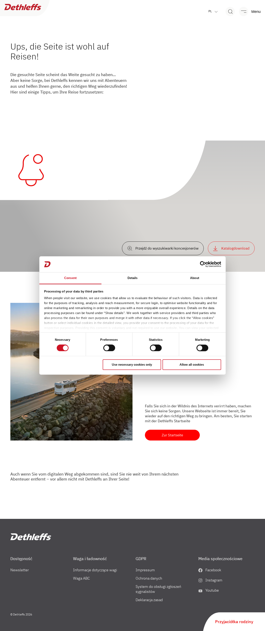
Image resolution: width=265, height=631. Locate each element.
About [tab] (194, 278)
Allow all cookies (191, 364)
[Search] (230, 11)
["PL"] (30, 536)
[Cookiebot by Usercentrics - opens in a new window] (203, 264)
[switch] (109, 348)
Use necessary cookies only (132, 364)
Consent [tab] (70, 278)
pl (210, 11)
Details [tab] (133, 278)
